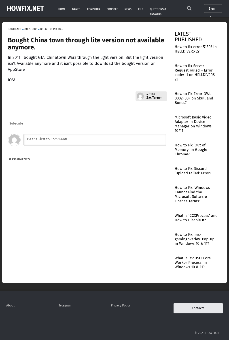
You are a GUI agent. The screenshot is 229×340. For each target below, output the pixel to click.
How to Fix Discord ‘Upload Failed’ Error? (193, 170)
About (10, 305)
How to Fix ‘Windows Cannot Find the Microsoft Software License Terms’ (192, 194)
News (128, 9)
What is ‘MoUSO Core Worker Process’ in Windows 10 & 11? (193, 262)
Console (112, 9)
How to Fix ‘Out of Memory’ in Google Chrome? (191, 149)
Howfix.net (25, 8)
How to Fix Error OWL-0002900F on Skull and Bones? (194, 98)
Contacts (198, 308)
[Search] (189, 9)
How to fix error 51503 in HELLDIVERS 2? (196, 49)
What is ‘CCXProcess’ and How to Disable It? (196, 217)
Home (61, 9)
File (140, 9)
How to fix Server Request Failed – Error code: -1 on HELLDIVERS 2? (195, 72)
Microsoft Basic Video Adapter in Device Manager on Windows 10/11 (193, 124)
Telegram (65, 305)
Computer (93, 9)
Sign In (212, 10)
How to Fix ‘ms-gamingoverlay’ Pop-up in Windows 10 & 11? (194, 239)
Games (76, 9)
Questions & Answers (158, 9)
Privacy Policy (121, 305)
